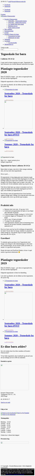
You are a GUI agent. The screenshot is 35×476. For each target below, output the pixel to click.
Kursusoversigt (8, 31)
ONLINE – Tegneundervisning (17, 21)
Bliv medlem (8, 29)
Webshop (7, 39)
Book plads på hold (14, 27)
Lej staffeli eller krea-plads (16, 24)
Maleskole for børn (13, 37)
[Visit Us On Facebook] (8, 413)
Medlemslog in (8, 44)
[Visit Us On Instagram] (8, 414)
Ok (7, 474)
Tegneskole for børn (14, 36)
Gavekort (7, 41)
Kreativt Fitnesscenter (10, 19)
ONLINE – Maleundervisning (17, 22)
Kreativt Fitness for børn (11, 34)
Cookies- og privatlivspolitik (16, 474)
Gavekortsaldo (12, 43)
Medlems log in (12, 26)
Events (6, 32)
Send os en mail (5, 402)
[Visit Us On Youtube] (22, 413)
